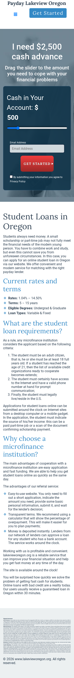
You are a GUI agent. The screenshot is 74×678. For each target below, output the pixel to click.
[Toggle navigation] (16, 14)
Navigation (20, 24)
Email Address (18, 142)
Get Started (48, 13)
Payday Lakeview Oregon (36, 3)
